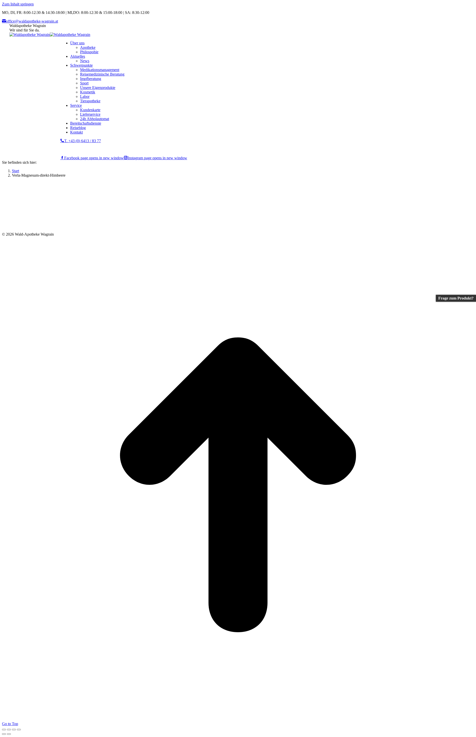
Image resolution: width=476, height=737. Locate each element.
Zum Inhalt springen (18, 4)
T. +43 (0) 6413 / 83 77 (82, 141)
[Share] (9, 729)
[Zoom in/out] (19, 729)
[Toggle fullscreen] (14, 729)
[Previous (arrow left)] (4, 734)
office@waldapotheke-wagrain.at (32, 21)
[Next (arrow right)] (9, 734)
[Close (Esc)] (4, 729)
